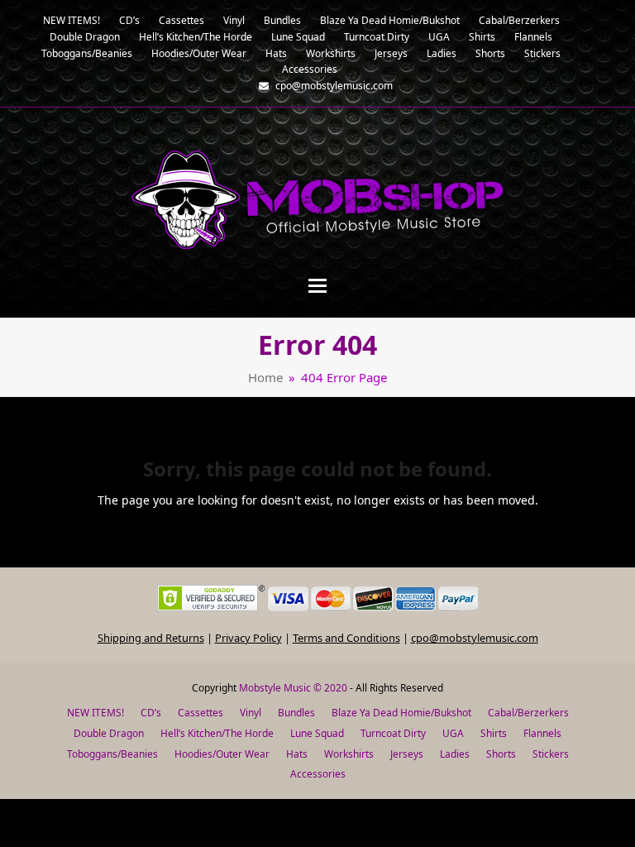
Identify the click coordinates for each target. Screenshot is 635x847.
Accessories (318, 774)
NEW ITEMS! (95, 713)
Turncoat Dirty (393, 733)
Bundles (296, 713)
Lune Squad (317, 733)
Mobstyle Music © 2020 (293, 688)
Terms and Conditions (346, 637)
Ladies (455, 754)
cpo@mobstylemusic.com (474, 637)
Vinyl (250, 713)
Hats (297, 754)
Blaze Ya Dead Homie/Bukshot (401, 713)
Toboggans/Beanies (112, 754)
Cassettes (200, 713)
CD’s (151, 713)
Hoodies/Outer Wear (222, 754)
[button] (317, 286)
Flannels (542, 733)
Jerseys (406, 754)
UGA (453, 733)
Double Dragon (109, 733)
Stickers (550, 754)
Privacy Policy (248, 637)
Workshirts (349, 754)
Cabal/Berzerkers (528, 713)
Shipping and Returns (151, 637)
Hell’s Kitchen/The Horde (217, 733)
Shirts (493, 733)
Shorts (501, 754)
